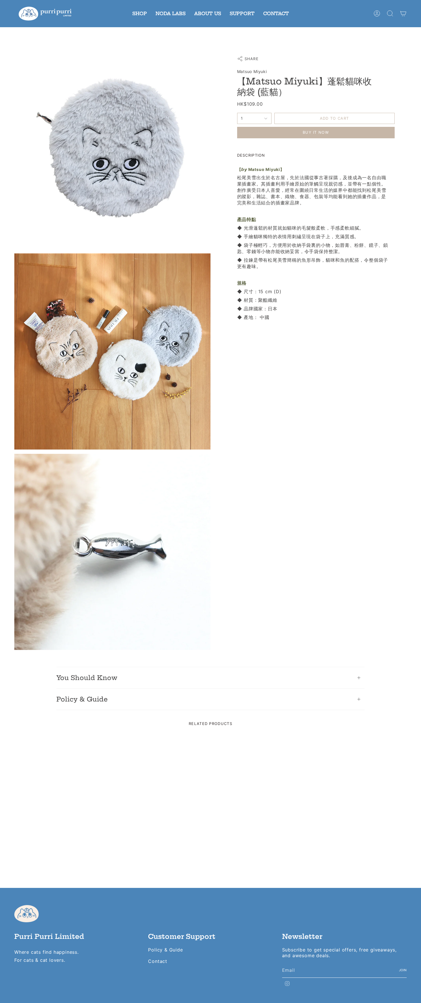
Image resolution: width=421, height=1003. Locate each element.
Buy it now (316, 132)
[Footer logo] (26, 913)
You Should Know (86, 678)
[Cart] (403, 13)
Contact (157, 961)
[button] (139, 13)
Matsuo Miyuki (252, 71)
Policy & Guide (82, 699)
